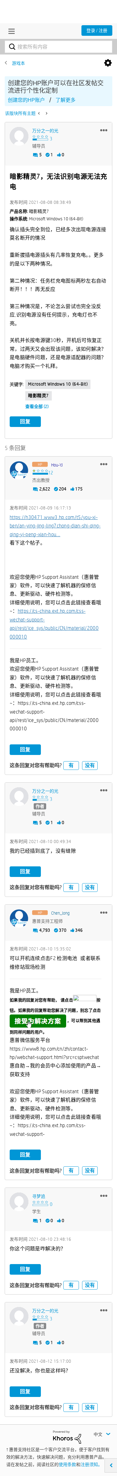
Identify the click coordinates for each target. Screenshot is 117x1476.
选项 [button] (108, 63)
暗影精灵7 (38, 395)
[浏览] (10, 31)
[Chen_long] (19, 918)
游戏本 (18, 63)
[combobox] (58, 46)
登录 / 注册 (96, 30)
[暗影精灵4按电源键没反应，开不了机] (46, 113)
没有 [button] (90, 765)
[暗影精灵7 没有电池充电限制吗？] (39, 113)
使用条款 (67, 1464)
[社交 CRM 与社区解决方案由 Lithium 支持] (67, 1436)
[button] (103, 130)
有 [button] (71, 765)
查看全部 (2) (37, 406)
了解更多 (66, 100)
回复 (25, 421)
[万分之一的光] (19, 136)
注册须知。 (91, 1464)
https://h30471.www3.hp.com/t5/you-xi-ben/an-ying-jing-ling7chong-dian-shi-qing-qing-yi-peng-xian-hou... (55, 526)
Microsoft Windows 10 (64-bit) (58, 384)
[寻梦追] (19, 1202)
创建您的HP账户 (26, 100)
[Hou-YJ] (19, 470)
